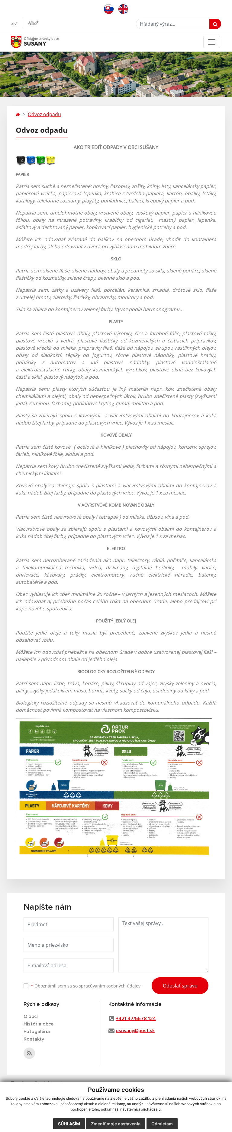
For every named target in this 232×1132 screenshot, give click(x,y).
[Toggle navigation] (211, 42)
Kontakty (34, 1039)
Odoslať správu (180, 985)
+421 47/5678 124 (136, 1018)
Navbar (22, 42)
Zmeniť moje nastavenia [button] (115, 1123)
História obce (38, 1024)
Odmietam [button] (162, 1123)
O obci (31, 1016)
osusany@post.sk (135, 1030)
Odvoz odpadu (44, 114)
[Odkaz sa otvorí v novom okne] (29, 1053)
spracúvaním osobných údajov (109, 986)
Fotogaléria (37, 1031)
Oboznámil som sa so (85, 986)
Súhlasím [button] (69, 1123)
